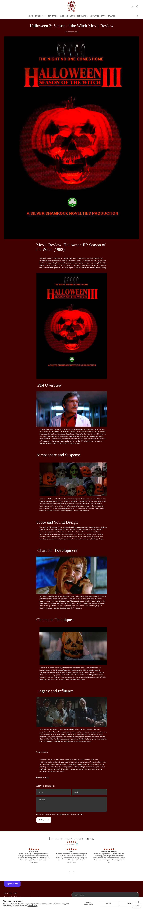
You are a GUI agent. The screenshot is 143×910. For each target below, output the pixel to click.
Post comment (44, 820)
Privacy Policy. (32, 906)
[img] (71, 842)
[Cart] (137, 6)
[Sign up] (135, 895)
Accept (108, 903)
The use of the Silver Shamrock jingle (87, 503)
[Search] (137, 16)
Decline (128, 903)
